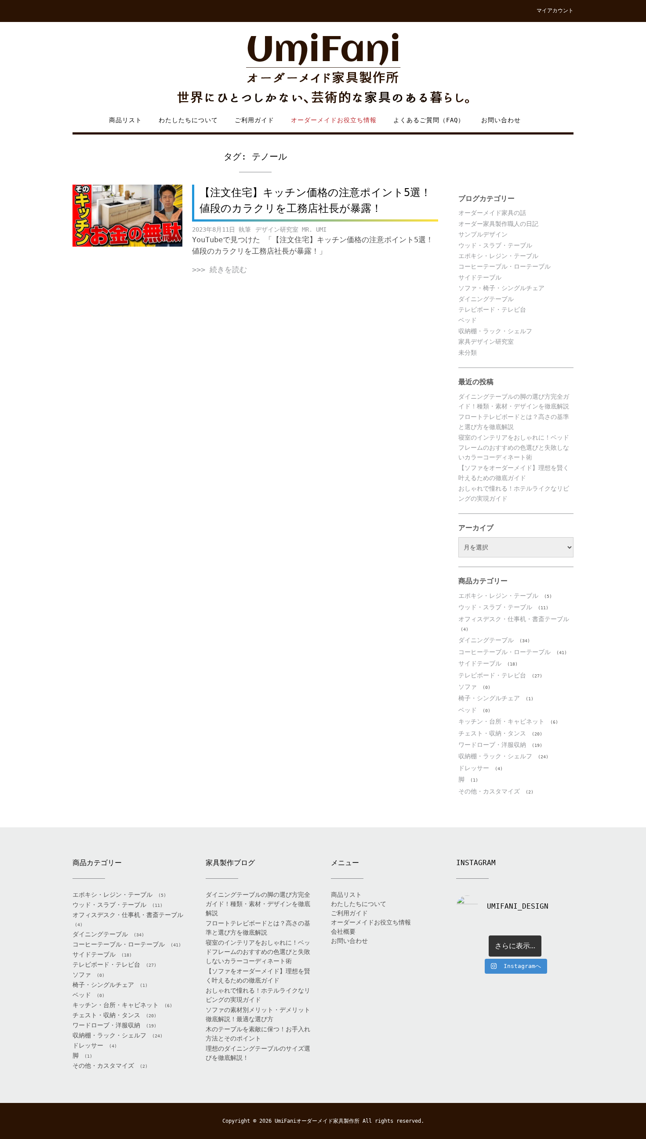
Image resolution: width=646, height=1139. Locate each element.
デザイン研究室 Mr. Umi (291, 229)
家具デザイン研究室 (486, 341)
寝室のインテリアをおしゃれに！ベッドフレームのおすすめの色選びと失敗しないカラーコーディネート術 (513, 447)
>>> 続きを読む (219, 269)
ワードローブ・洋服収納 (492, 744)
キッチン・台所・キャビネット (501, 721)
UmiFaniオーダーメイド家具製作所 (317, 1121)
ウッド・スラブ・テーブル (495, 245)
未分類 (467, 352)
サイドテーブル (479, 277)
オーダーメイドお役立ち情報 (334, 120)
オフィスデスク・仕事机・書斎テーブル (513, 618)
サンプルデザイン (483, 234)
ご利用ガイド (254, 120)
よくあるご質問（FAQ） (429, 120)
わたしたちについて (188, 120)
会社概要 (343, 931)
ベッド (467, 320)
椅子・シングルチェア (489, 698)
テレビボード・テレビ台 (492, 309)
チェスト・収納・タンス (492, 733)
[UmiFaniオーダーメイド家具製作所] (323, 69)
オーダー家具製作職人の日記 (498, 223)
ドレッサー (473, 767)
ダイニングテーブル (486, 298)
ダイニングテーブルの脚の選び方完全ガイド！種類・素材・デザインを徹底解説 (258, 904)
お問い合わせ (501, 120)
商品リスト (125, 120)
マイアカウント (555, 10)
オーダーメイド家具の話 (492, 212)
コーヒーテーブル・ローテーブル (504, 266)
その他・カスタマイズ (489, 791)
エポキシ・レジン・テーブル (498, 255)
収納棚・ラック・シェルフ (495, 331)
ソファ (467, 686)
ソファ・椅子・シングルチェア (501, 287)
